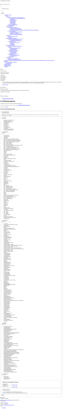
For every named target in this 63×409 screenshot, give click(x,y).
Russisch (5, 201)
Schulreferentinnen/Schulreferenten (9, 365)
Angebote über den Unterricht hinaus (16, 29)
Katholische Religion (7, 176)
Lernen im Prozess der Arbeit (14, 42)
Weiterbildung (12, 44)
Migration (5, 286)
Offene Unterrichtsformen (8, 289)
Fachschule (5, 125)
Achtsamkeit (6, 223)
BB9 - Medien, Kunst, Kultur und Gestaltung (11, 149)
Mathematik (6, 181)
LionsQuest (6, 280)
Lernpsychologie (6, 278)
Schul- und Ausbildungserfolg (13, 24)
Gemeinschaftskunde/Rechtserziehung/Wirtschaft (11, 166)
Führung (5, 252)
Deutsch (5, 153)
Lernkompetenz (12, 19)
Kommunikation (6, 264)
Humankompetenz (13, 23)
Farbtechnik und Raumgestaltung (9, 161)
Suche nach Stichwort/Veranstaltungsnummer (5, 112)
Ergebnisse (8, 16)
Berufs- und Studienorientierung (9, 228)
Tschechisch (6, 209)
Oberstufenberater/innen (7, 355)
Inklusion (5, 260)
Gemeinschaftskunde (7, 164)
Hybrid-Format (6, 376)
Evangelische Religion (7, 160)
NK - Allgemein (6, 185)
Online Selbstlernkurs (7, 290)
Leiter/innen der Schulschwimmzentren (10, 350)
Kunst (5, 178)
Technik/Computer (7, 207)
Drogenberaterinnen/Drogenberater (9, 333)
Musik (5, 184)
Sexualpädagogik (6, 306)
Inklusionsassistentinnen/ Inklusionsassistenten (11, 345)
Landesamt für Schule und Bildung (5, 400)
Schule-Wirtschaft (6, 302)
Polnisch (5, 194)
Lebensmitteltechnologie (8, 180)
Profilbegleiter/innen (7, 356)
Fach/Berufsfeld (5, 131)
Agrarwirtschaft (6, 135)
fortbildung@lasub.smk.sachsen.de (24, 105)
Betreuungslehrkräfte (7, 328)
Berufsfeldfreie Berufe (7, 150)
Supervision (6, 310)
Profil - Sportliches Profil (8, 197)
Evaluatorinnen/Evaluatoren (8, 336)
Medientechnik (6, 182)
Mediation (5, 281)
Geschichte (5, 168)
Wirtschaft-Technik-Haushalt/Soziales (10, 217)
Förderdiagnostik (6, 243)
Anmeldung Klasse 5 (7, 65)
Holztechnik (6, 172)
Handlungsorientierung (7, 256)
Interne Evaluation (13, 52)
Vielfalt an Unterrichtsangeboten (15, 28)
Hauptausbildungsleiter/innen (8, 344)
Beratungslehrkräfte (7, 327)
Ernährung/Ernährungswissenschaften (10, 158)
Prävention (5, 295)
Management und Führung (10, 45)
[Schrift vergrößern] (0, 13)
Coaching (5, 233)
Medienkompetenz (7, 283)
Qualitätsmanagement (7, 298)
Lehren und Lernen (9, 26)
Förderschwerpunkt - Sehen (8, 250)
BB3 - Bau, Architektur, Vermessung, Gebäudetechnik (12, 140)
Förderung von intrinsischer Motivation (16, 34)
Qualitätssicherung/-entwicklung (13, 50)
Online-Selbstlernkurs (7, 378)
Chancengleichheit (7, 231)
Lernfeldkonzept (6, 277)
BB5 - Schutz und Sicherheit (8, 142)
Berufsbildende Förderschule (8, 121)
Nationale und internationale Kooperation (14, 59)
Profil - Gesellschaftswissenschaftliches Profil (11, 195)
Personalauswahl (10, 56)
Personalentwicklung (11, 54)
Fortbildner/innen (6, 340)
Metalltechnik (6, 183)
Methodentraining (6, 285)
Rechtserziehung (6, 200)
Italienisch (5, 175)
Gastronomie (6, 163)
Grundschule (6, 128)
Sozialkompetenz (13, 21)
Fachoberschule (6, 124)
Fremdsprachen (6, 241)
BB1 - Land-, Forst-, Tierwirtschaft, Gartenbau (11, 138)
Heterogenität (6, 257)
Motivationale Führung (13, 48)
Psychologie (6, 199)
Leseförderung (6, 279)
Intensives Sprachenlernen (8, 174)
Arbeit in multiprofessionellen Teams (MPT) (11, 224)
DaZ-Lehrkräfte (6, 331)
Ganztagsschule (6, 126)
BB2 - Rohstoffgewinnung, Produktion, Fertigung (11, 139)
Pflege (5, 192)
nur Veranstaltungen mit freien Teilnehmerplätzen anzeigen (13, 391)
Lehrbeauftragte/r (6, 347)
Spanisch (5, 205)
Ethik (5, 159)
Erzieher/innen (6, 335)
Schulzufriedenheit (11, 25)
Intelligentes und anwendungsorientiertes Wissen (17, 18)
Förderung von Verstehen (14, 32)
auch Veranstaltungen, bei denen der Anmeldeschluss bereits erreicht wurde (15, 392)
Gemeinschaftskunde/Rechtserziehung (10, 165)
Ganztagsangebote (7, 253)
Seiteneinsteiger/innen (7, 367)
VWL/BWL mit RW (7, 214)
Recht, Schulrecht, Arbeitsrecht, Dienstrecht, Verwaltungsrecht (13, 300)
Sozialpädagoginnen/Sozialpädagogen (10, 369)
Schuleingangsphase (7, 303)
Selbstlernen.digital (7, 305)
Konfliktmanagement (7, 267)
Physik (5, 193)
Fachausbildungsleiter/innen (8, 337)
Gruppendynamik (6, 255)
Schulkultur (8, 35)
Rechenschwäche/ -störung (8, 299)
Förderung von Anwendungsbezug (15, 33)
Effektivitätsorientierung (14, 53)
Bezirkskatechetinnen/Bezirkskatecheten (10, 329)
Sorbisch (5, 203)
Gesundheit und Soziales (8, 170)
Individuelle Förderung (7, 259)
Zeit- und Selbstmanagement (8, 320)
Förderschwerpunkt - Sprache (8, 251)
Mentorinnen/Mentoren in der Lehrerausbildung (11, 352)
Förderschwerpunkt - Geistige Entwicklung (10, 246)
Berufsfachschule (6, 122)
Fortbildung (12, 43)
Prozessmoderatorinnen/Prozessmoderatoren (11, 357)
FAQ (7, 15)
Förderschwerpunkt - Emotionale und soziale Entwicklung (13, 245)
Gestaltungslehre (6, 169)
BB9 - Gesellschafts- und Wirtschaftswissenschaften (12, 148)
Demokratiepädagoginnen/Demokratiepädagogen (11, 332)
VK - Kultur (6, 211)
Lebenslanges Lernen (11, 41)
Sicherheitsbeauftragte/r (7, 368)
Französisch (6, 162)
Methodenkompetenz (13, 20)
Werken (5, 215)
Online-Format (6, 377)
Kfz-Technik (6, 177)
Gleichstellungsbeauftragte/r (8, 342)
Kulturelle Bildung (7, 269)
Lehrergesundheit (6, 272)
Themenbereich (5, 220)
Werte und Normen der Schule (13, 36)
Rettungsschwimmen (7, 301)
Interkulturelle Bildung (7, 262)
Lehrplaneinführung (7, 273)
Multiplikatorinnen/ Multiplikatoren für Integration (11, 353)
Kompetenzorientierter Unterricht (9, 265)
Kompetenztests (6, 266)
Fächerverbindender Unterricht (8, 242)
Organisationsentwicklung (8, 291)
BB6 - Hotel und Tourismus (8, 144)
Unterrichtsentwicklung (7, 315)
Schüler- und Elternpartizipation (13, 58)
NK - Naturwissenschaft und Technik (10, 188)
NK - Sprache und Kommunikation (9, 190)
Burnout (5, 230)
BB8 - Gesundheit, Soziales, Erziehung (10, 147)
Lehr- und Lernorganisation (12, 27)
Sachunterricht (6, 202)
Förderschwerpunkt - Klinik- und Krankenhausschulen (12, 247)
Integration (5, 261)
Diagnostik (5, 235)
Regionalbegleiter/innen (7, 361)
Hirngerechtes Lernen (7, 258)
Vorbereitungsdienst (7, 319)
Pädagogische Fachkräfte (8, 359)
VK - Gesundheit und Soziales (8, 210)
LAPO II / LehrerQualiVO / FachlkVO (10, 62)
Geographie (6, 167)
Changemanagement (7, 232)
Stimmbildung (6, 308)
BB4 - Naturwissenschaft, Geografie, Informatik (11, 141)
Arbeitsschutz (6, 225)
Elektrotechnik (6, 156)
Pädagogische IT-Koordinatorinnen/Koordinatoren (12, 360)
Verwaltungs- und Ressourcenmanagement (15, 46)
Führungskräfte (6, 341)
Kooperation (8, 57)
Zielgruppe (5, 322)
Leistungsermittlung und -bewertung (9, 275)
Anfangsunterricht (7, 136)
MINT (5, 287)
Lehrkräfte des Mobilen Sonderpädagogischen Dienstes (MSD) (14, 349)
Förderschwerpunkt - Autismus (9, 244)
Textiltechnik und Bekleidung (8, 208)
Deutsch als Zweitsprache (8, 154)
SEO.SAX (6, 61)
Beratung (5, 227)
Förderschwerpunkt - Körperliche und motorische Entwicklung (13, 248)
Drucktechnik (6, 155)
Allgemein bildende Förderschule (9, 120)
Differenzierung (6, 236)
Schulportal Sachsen (7, 64)
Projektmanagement (7, 294)
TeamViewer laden (5, 84)
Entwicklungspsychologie (8, 237)
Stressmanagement (7, 309)
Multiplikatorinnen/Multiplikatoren (9, 354)
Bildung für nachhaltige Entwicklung (9, 229)
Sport (5, 206)
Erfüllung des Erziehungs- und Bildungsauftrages (16, 17)
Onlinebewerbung (9, 63)
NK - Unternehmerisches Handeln (9, 191)
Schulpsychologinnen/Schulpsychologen (10, 364)
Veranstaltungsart (5, 373)
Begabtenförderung (7, 226)
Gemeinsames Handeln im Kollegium (16, 40)
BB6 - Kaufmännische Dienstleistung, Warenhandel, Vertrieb (13, 145)
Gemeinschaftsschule (7, 127)
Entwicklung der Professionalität (11, 38)
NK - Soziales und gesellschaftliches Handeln (11, 189)
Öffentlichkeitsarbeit (13, 49)
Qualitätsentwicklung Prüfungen (9, 297)
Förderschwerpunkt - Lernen (8, 249)
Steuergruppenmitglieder (8, 370)
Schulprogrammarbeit (13, 51)
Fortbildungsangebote (7, 14)
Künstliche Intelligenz (7, 270)
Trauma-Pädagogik (7, 313)
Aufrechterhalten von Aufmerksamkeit (16, 31)
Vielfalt (5, 318)
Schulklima (10, 37)
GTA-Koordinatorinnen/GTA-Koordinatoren (11, 343)
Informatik (5, 173)
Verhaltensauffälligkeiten (8, 316)
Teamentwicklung (6, 311)
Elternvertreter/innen (7, 334)
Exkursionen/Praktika (7, 239)
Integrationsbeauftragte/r (7, 346)
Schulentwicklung (7, 304)
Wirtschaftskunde (6, 218)
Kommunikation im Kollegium (15, 39)
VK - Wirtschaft (6, 213)
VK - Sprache (6, 212)
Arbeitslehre (6, 137)
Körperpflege (6, 179)
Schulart (4, 117)
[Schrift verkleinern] (4, 13)
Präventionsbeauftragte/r (7, 358)
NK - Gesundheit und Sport (8, 186)
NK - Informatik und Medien (8, 187)
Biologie (5, 151)
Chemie (5, 152)
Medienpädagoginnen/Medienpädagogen (10, 351)
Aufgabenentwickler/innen (8, 326)
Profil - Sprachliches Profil (8, 198)
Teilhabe (5, 312)
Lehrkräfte (5, 348)
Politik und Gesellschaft (7, 293)
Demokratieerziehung (7, 234)
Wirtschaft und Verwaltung (8, 216)
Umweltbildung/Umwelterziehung (9, 314)
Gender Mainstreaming (7, 254)
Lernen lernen (6, 276)
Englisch (5, 157)
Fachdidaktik (6, 240)
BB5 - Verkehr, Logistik (7, 143)
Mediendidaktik (6, 282)
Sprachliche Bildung (7, 307)
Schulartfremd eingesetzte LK (8, 362)
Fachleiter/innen (6, 339)
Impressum (6, 66)
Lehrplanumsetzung (7, 274)
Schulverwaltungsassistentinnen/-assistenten (11, 366)
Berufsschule (6, 123)
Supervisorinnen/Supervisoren (8, 371)
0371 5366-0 (5, 402)
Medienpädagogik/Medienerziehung (9, 284)
